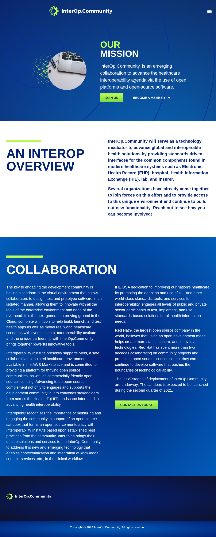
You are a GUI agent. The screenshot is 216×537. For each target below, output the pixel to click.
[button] (209, 11)
